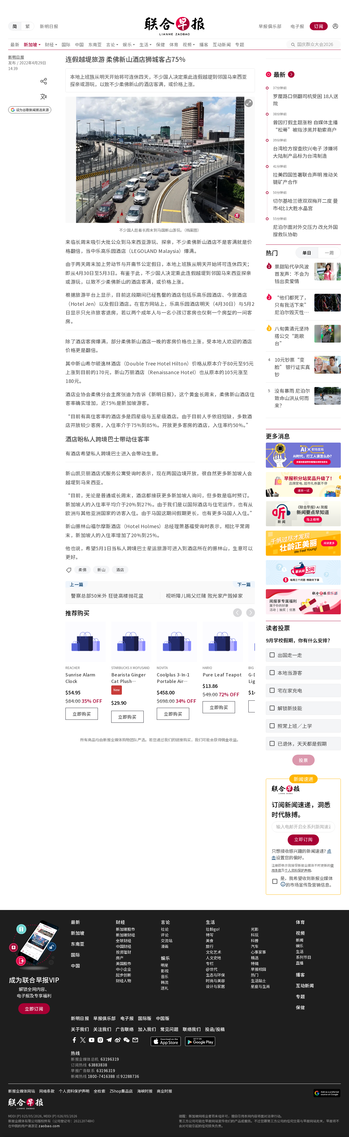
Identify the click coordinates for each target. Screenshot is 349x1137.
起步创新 (123, 975)
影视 (165, 970)
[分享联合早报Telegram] (109, 1040)
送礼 (165, 988)
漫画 (165, 946)
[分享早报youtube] (91, 1040)
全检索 (99, 1091)
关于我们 (80, 1029)
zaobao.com (49, 1125)
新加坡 (30, 44)
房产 (120, 957)
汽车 (254, 946)
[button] (335, 26)
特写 (209, 935)
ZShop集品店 (121, 1091)
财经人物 (123, 980)
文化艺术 (213, 952)
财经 (49, 44)
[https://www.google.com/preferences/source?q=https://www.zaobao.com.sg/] (327, 1093)
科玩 (254, 935)
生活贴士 (258, 980)
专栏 (209, 963)
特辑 (254, 963)
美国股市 (123, 963)
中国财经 (123, 946)
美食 (209, 940)
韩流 (165, 982)
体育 (173, 44)
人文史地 (213, 957)
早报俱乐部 (270, 26)
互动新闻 (222, 44)
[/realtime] (291, 74)
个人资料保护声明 (74, 1091)
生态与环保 (215, 975)
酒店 (120, 569)
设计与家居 (215, 986)
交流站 (166, 940)
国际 (66, 44)
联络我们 (192, 1029)
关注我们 (102, 1029)
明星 (165, 965)
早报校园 (258, 969)
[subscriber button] (335, 26)
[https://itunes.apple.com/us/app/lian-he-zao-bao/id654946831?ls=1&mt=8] (166, 1041)
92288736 (130, 1076)
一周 (329, 252)
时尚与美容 (215, 980)
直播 (299, 963)
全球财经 (123, 940)
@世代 (211, 969)
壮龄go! (212, 929)
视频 (187, 44)
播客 (203, 44)
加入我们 (147, 1029)
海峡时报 (144, 1091)
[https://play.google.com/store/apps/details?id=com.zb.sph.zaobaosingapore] (200, 1041)
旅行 (209, 946)
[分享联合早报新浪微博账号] (118, 1040)
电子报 (297, 26)
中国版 (163, 1018)
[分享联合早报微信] (126, 1040)
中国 (79, 44)
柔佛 (82, 569)
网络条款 (47, 1091)
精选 (254, 957)
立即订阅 (34, 1008)
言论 (110, 44)
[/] (174, 26)
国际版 (145, 1018)
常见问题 (169, 1029)
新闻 (299, 940)
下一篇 (244, 584)
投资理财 (123, 952)
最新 (14, 44)
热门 (254, 975)
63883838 (98, 1065)
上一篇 (76, 584)
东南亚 (95, 44)
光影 (254, 929)
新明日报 (49, 26)
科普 (254, 940)
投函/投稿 (215, 1029)
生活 (143, 44)
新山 (101, 569)
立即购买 (82, 713)
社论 (165, 929)
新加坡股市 (125, 929)
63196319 (110, 1059)
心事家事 (258, 952)
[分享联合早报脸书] (74, 1040)
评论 (165, 935)
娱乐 (127, 44)
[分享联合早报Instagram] (100, 1040)
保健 (160, 44)
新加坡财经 (125, 935)
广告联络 (125, 1029)
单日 (307, 252)
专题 (239, 44)
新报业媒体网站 (21, 1091)
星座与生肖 (260, 986)
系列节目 (303, 957)
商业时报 (164, 1091)
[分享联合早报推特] (83, 1040)
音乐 (165, 976)
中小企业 (123, 969)
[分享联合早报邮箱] (135, 1040)
